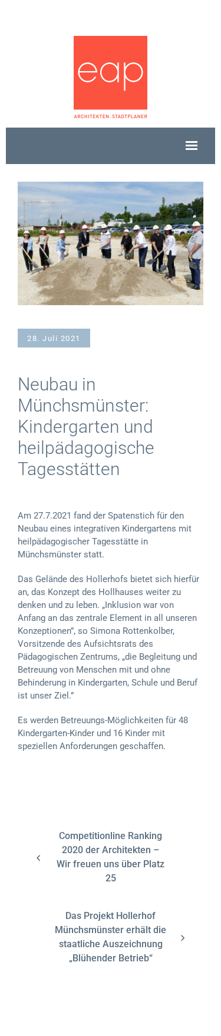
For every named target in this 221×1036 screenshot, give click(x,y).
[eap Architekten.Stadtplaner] (110, 76)
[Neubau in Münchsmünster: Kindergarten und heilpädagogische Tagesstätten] (110, 243)
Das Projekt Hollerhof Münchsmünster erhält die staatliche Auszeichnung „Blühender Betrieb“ (110, 937)
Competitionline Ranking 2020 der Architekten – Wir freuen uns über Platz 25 (110, 857)
